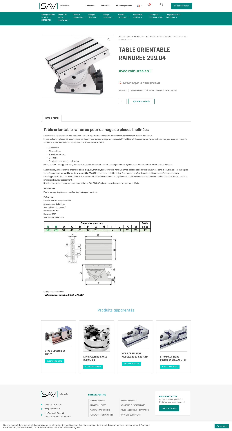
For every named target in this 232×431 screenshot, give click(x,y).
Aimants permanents (122, 16)
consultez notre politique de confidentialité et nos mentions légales (49, 427)
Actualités (105, 6)
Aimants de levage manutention (63, 16)
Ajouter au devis (141, 101)
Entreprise (90, 6)
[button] (108, 39)
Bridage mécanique (107, 16)
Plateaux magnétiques (78, 16)
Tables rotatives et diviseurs (158, 36)
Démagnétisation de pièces (48, 16)
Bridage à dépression (92, 16)
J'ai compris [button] (221, 426)
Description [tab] (52, 118)
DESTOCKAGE (46, 20)
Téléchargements (124, 6)
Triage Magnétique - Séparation (174, 16)
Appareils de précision (137, 16)
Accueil (122, 36)
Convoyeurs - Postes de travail (156, 16)
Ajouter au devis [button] (54, 361)
